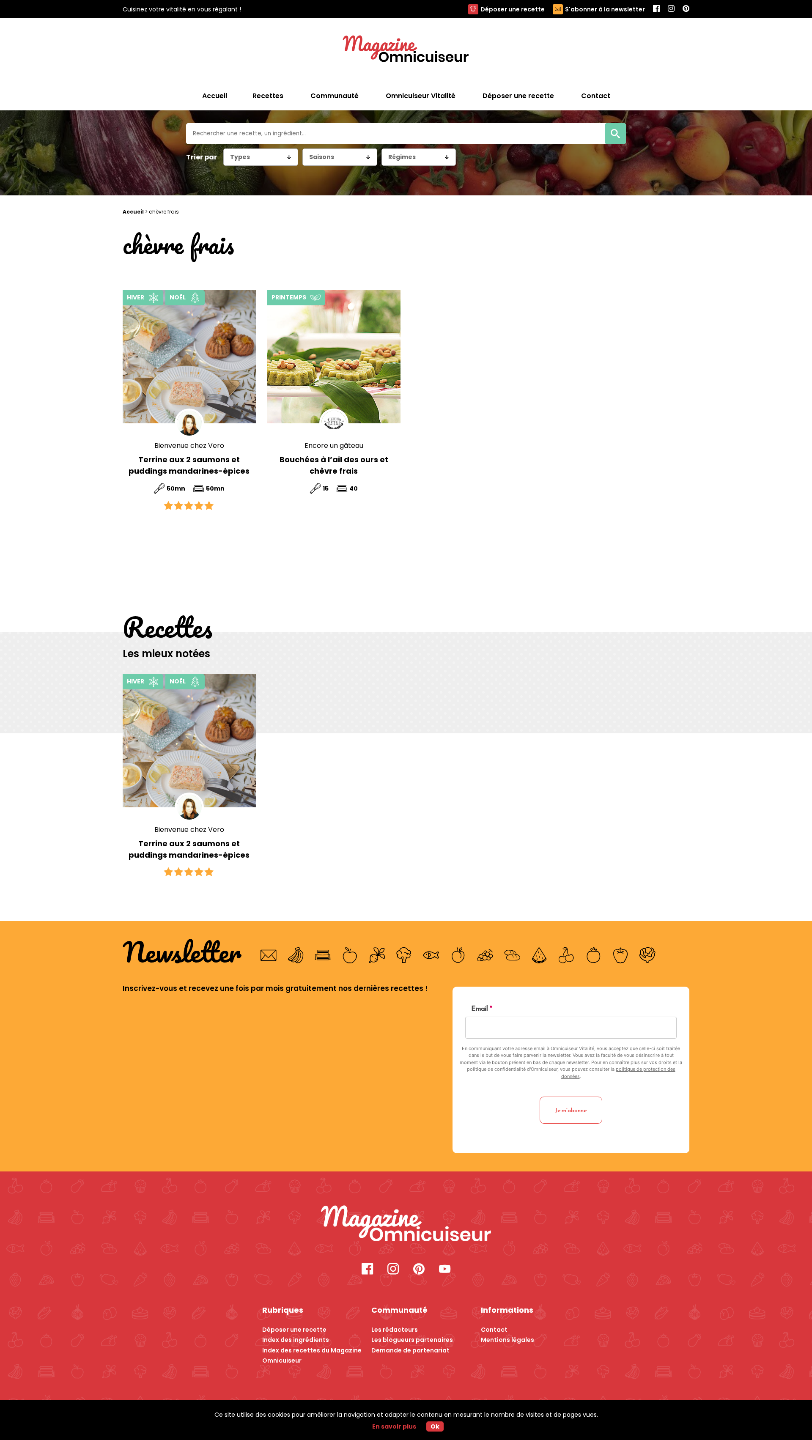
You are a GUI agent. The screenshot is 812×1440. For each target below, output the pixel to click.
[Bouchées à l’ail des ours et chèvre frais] (334, 356)
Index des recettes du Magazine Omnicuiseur (312, 1355)
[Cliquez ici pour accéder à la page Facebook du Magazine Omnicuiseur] (656, 9)
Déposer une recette (512, 9)
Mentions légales (507, 1340)
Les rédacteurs (394, 1329)
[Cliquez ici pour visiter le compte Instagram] (393, 1270)
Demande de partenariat (410, 1350)
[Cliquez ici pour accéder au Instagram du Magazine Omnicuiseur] (671, 9)
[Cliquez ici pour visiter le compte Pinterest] (419, 1270)
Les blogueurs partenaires (412, 1340)
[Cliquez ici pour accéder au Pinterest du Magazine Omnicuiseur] (686, 9)
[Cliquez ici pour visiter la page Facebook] (367, 1270)
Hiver (135, 297)
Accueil (214, 96)
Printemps (289, 297)
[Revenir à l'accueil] (406, 50)
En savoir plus (394, 1426)
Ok (435, 1426)
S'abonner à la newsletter (605, 9)
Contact (494, 1329)
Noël (178, 297)
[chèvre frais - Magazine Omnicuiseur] (406, 1224)
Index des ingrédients (295, 1340)
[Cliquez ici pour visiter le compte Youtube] (444, 1270)
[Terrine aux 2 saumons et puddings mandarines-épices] (189, 356)
